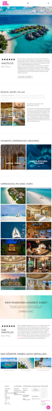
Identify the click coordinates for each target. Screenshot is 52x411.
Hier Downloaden (26, 399)
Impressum (16, 388)
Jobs (24, 392)
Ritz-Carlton (43, 370)
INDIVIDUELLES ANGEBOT (26, 311)
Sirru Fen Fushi (26, 370)
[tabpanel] (8, 364)
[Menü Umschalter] (28, 3)
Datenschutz (17, 390)
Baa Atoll (38, 325)
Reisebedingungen (19, 392)
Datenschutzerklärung (45, 400)
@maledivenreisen (36, 398)
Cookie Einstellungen (18, 394)
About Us (25, 388)
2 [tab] (27, 372)
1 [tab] (26, 372)
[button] (48, 3)
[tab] (7, 95)
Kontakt (25, 390)
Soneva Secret (8, 370)
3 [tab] (28, 372)
